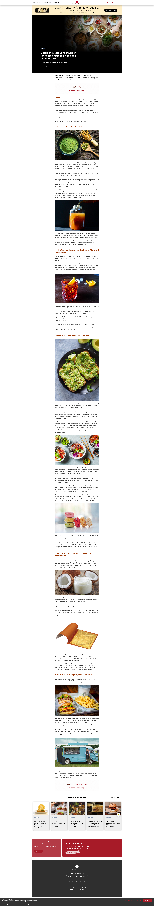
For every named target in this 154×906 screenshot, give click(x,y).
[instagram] (110, 2)
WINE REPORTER (56, 2)
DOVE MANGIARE (44, 2)
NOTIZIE (38, 2)
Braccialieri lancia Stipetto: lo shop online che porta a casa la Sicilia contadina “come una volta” (77, 824)
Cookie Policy (83, 889)
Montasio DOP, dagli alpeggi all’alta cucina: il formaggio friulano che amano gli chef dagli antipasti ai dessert (40, 825)
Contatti (71, 889)
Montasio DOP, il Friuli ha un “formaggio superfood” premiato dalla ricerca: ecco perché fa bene (95, 824)
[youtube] (112, 2)
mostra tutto (115, 798)
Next (118, 815)
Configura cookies (130, 900)
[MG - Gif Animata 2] (77, 88)
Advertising (71, 887)
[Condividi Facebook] (46, 66)
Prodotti (43, 48)
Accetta (147, 900)
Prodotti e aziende (40, 17)
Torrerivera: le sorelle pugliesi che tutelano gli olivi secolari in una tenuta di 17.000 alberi (59, 824)
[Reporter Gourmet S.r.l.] (77, 2)
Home (34, 17)
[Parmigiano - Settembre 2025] (77, 10)
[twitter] (115, 2)
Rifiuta (139, 900)
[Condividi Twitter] (48, 66)
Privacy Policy (83, 887)
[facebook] (107, 2)
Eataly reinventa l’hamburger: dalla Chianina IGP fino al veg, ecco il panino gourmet (113, 824)
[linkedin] (80, 881)
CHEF (50, 2)
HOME (34, 2)
